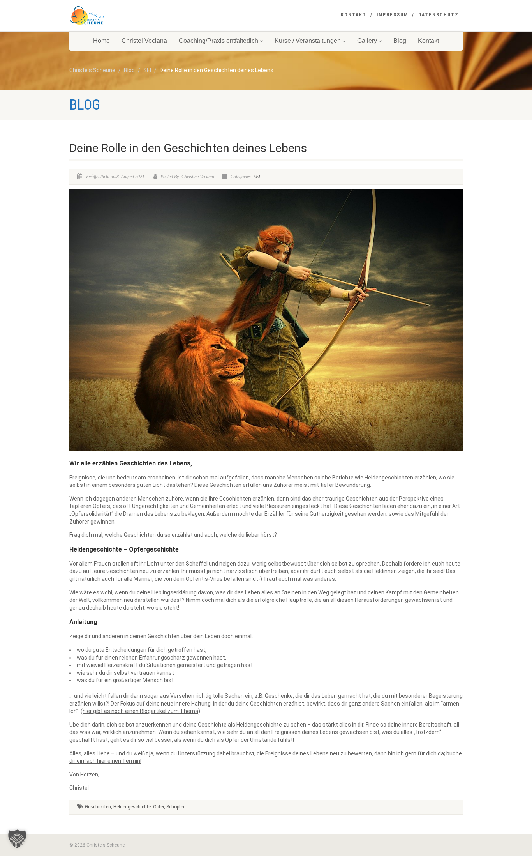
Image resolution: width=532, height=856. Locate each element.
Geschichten (98, 807)
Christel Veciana (144, 40)
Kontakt (353, 15)
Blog (399, 40)
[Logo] (131, 15)
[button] (17, 839)
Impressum (392, 15)
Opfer (158, 807)
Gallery (367, 40)
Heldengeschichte (132, 807)
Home (101, 40)
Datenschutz (438, 15)
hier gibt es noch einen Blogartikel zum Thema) (141, 711)
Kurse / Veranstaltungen (308, 40)
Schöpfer (175, 807)
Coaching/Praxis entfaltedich (218, 40)
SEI (257, 176)
